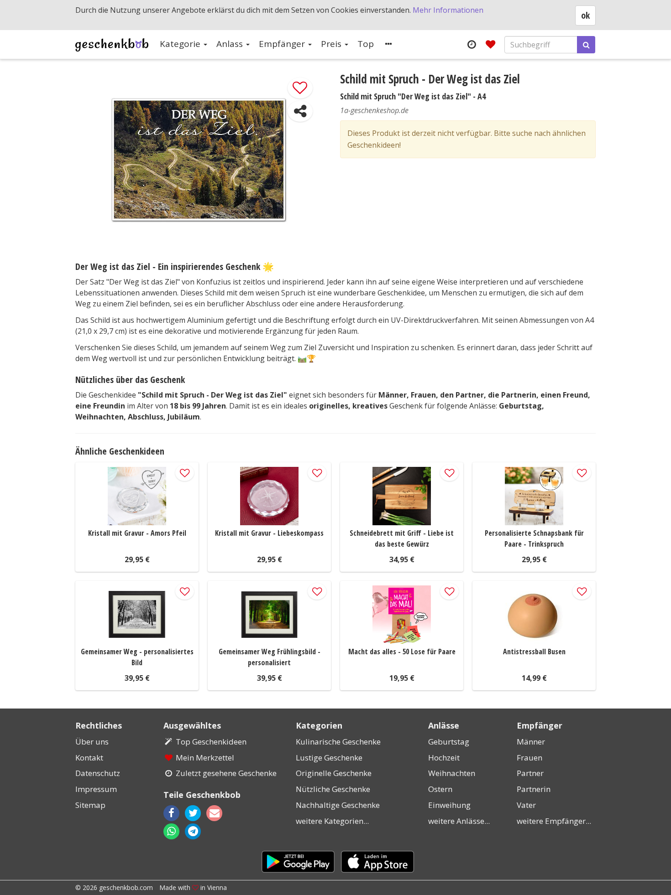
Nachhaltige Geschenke (338, 805)
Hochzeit (444, 757)
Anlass (230, 44)
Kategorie (181, 44)
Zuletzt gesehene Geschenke (226, 773)
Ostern (440, 789)
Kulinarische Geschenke (338, 741)
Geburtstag (448, 741)
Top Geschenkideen (211, 741)
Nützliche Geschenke (333, 789)
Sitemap (90, 805)
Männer (531, 741)
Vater (526, 805)
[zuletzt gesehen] (471, 44)
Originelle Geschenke (334, 773)
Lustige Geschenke (329, 757)
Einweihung (449, 805)
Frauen (529, 757)
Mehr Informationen (448, 10)
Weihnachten (451, 773)
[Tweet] (193, 813)
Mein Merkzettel (205, 757)
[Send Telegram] (193, 831)
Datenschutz (97, 773)
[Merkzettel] (490, 44)
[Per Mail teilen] (222, 813)
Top (365, 44)
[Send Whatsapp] (171, 831)
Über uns (92, 741)
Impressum (96, 789)
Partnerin (533, 789)
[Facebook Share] (171, 813)
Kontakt (89, 757)
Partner (530, 773)
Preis (332, 44)
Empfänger (283, 44)
